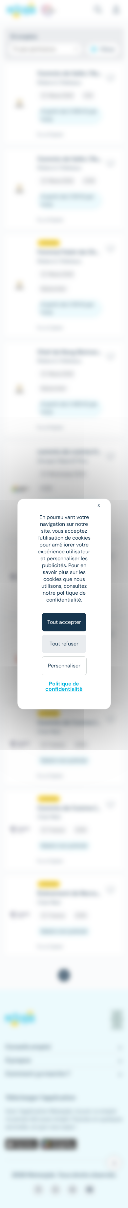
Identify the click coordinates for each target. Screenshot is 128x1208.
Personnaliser (64, 665)
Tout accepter (64, 622)
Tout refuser (64, 643)
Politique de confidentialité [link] (63, 686)
